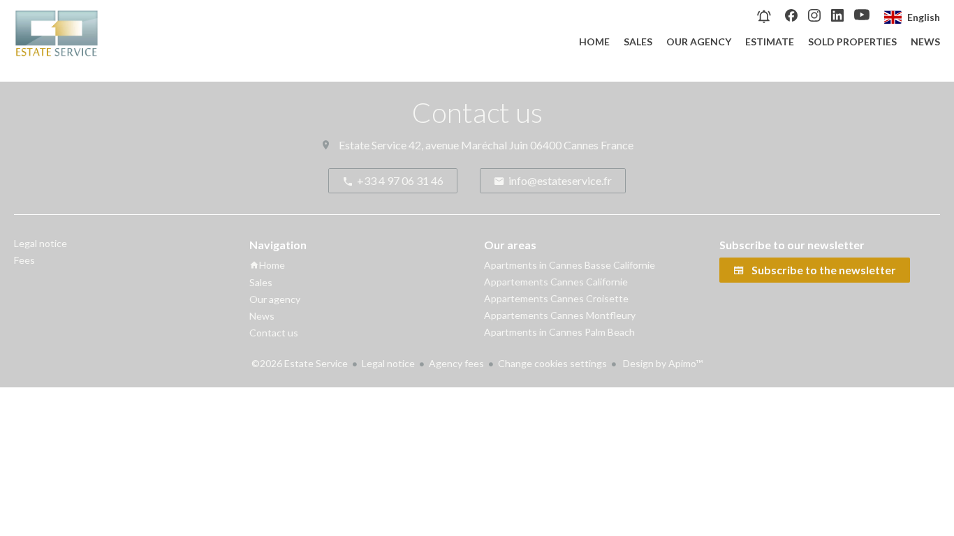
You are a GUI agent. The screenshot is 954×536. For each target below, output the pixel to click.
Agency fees (456, 363)
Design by (662, 363)
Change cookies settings (552, 363)
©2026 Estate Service (299, 363)
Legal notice (388, 363)
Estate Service (372, 144)
